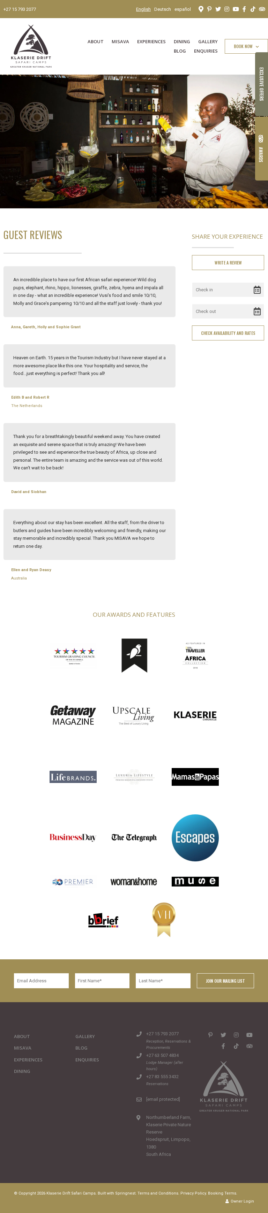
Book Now (244, 46)
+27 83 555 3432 (162, 1076)
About (96, 41)
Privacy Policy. (193, 1193)
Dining (182, 41)
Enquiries (206, 51)
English (143, 9)
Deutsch (162, 9)
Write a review (228, 263)
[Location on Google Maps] (200, 8)
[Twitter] (218, 9)
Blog (180, 51)
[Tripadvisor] (262, 9)
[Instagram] (227, 9)
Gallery (208, 41)
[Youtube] (235, 9)
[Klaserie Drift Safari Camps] (31, 45)
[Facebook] (244, 9)
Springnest (125, 1193)
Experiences (151, 41)
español (182, 9)
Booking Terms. (222, 1193)
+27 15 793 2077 (19, 9)
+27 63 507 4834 (162, 1055)
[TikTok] (253, 9)
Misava (120, 41)
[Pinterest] (209, 9)
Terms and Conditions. (158, 1193)
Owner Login (242, 1201)
